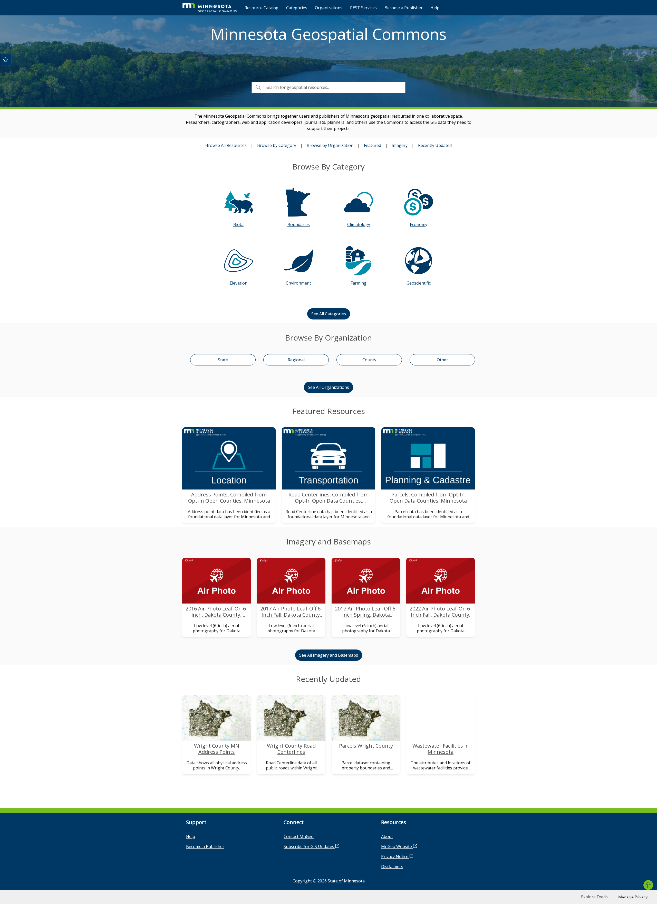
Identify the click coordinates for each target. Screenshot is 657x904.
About (387, 836)
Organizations (328, 8)
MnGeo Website (397, 846)
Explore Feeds (594, 897)
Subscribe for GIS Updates (309, 846)
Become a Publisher (403, 8)
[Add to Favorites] (5, 59)
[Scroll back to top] (648, 885)
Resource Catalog (261, 8)
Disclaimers (392, 866)
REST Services (363, 8)
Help (434, 8)
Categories (296, 8)
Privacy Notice (395, 856)
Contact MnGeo (299, 836)
